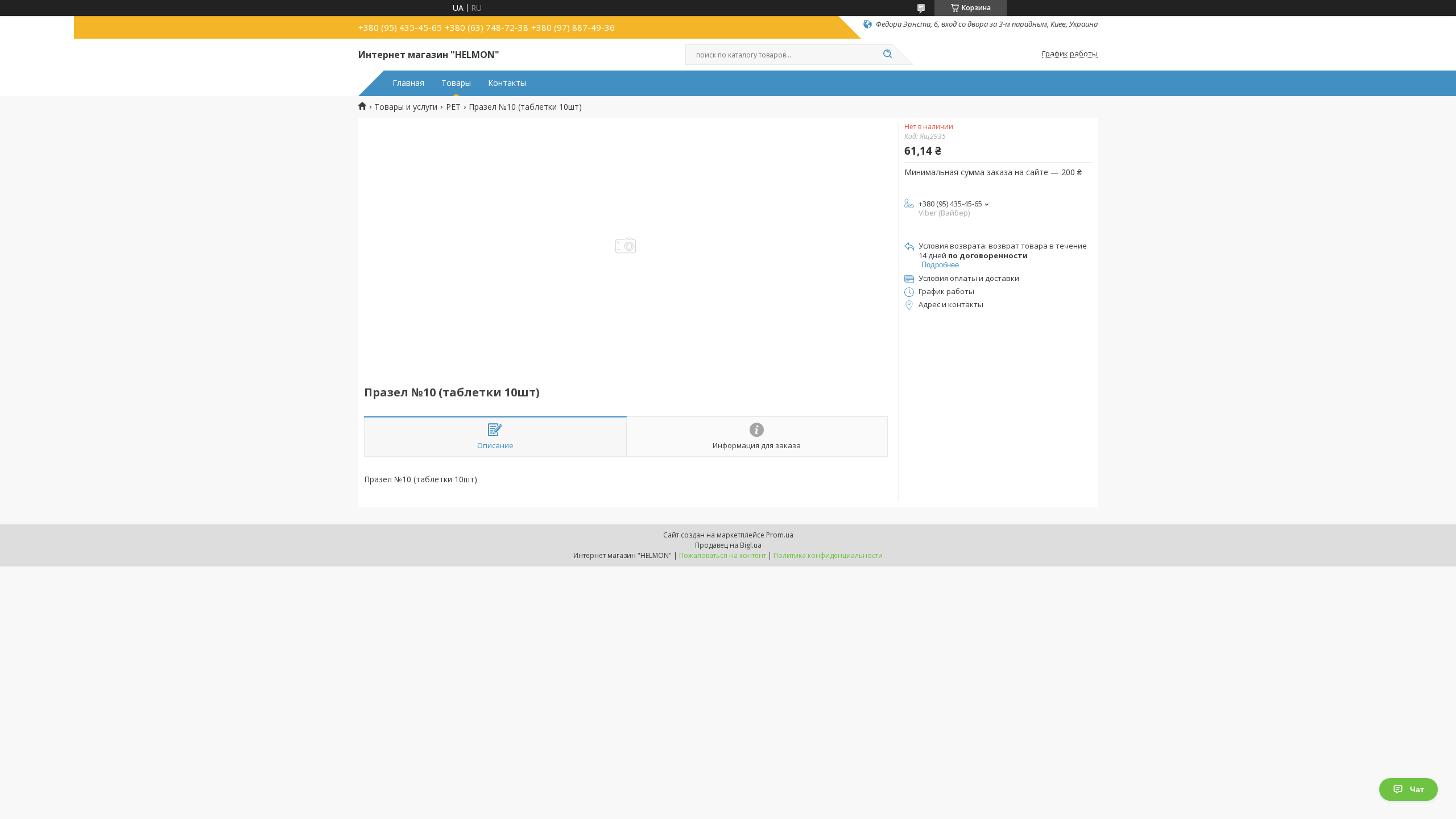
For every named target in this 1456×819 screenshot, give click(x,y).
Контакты (507, 83)
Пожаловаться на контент (722, 555)
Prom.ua (779, 535)
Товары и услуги (405, 107)
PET (453, 107)
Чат (1417, 789)
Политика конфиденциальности (828, 555)
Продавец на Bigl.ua (728, 545)
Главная (408, 83)
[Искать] (887, 54)
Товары (456, 83)
